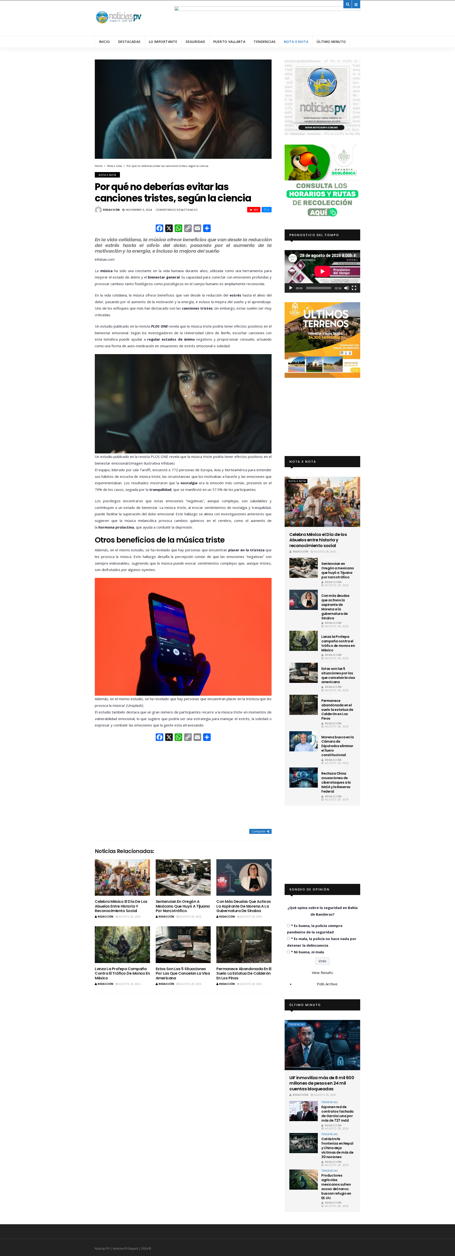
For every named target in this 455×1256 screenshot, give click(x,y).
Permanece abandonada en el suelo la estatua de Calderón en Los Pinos (243, 973)
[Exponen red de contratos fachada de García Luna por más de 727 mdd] (303, 1111)
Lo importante (163, 41)
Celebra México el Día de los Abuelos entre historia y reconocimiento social (121, 906)
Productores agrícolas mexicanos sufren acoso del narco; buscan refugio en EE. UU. (336, 1186)
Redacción (111, 209)
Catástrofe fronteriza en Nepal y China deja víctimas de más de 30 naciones (337, 1148)
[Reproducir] (290, 288)
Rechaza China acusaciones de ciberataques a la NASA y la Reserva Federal (336, 782)
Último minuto (331, 41)
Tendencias (264, 41)
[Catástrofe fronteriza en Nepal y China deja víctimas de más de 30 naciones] (303, 1143)
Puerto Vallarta (229, 41)
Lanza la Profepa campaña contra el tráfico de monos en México (122, 973)
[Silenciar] (346, 288)
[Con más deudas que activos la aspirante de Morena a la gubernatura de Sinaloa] (244, 877)
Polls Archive (327, 984)
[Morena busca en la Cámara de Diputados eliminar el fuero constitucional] (303, 741)
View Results (322, 972)
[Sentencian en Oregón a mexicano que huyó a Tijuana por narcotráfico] (183, 877)
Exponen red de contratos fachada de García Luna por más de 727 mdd (337, 1114)
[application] (322, 271)
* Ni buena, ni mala (307, 952)
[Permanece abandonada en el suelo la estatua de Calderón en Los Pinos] (244, 944)
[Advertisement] (183, 785)
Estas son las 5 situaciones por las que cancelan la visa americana (183, 973)
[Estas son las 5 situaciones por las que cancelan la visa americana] (183, 944)
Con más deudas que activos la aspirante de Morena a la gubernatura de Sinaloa (243, 906)
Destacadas (129, 41)
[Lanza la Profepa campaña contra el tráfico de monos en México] (122, 944)
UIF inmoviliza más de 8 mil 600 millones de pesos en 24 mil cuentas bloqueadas (321, 1083)
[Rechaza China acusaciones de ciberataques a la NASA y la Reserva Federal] (303, 777)
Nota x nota (296, 41)
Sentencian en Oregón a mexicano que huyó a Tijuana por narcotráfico (183, 906)
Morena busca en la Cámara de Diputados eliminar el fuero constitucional (337, 746)
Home (99, 166)
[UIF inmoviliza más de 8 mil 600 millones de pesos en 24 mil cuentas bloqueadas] (322, 1045)
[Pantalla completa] (354, 288)
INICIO (104, 41)
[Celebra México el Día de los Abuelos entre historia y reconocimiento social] (122, 877)
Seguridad (195, 41)
